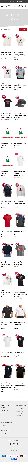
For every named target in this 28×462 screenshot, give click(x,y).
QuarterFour (15, 450)
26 (18, 397)
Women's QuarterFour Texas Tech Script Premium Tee (20, 262)
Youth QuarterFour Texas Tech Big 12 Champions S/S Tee (6, 115)
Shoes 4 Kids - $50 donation (6, 172)
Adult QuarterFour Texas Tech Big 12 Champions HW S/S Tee (19, 55)
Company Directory (6, 433)
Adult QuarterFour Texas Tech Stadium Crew (7, 292)
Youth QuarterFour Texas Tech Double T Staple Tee (20, 354)
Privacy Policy (19, 417)
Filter (23, 29)
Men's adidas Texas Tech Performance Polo (6, 232)
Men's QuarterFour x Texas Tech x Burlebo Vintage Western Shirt (7, 262)
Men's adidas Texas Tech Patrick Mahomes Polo (19, 173)
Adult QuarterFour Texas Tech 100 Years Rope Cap (20, 115)
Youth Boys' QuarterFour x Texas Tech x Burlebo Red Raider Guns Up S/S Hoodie (6, 385)
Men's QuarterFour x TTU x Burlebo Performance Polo (6, 203)
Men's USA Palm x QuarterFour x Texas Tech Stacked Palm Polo (20, 384)
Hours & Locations (5, 430)
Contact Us (4, 428)
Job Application (19, 411)
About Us (3, 425)
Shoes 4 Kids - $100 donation (20, 144)
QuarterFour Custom (6, 413)
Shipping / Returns (20, 408)
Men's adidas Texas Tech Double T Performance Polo (6, 324)
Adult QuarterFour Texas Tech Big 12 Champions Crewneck (7, 54)
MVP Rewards (4, 410)
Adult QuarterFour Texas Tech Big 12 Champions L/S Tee (6, 85)
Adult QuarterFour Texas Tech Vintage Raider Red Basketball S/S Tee (20, 293)
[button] (5, 6)
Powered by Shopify (14, 453)
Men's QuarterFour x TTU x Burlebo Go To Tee (20, 232)
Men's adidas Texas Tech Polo (6, 353)
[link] (6, 397)
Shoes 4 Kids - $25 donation (6, 144)
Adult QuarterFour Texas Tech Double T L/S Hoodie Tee (20, 203)
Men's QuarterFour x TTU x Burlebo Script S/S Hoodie (20, 85)
